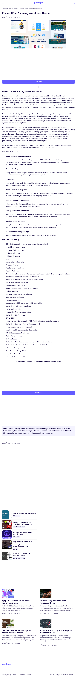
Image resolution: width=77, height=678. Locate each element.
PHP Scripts (16, 516)
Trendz (15, 549)
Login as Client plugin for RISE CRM (24, 513)
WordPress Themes (12, 9)
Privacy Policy (6, 675)
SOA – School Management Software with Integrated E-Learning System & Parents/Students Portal (22, 544)
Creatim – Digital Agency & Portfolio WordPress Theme (22, 523)
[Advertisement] (38, 64)
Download (38, 393)
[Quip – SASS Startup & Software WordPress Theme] (8, 593)
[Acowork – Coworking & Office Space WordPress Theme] (45, 623)
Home (4, 9)
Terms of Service (25, 675)
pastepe (38, 2)
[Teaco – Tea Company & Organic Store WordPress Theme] (8, 623)
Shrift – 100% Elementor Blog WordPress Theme (22, 555)
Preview (38, 82)
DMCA (15, 675)
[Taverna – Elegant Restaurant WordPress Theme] (45, 593)
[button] (3, 3)
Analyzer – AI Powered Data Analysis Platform (22, 533)
